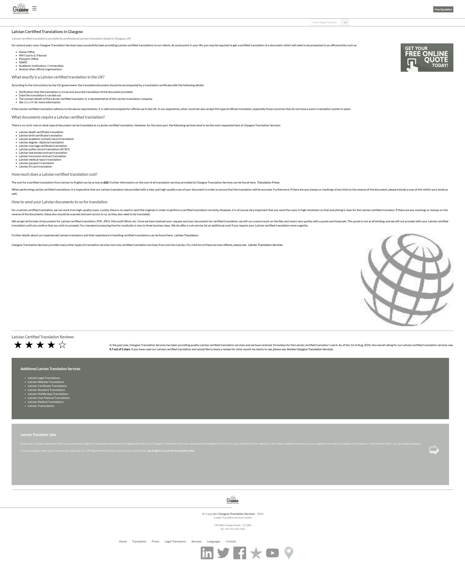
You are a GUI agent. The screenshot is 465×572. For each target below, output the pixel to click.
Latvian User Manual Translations (49, 397)
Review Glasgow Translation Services (310, 349)
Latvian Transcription (41, 405)
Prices (155, 541)
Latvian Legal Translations (44, 377)
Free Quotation (443, 9)
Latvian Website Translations (46, 381)
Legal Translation (175, 541)
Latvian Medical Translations (46, 401)
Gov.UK (29, 102)
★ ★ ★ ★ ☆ (40, 344)
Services (196, 541)
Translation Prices (268, 182)
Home (123, 541)
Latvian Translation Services (265, 244)
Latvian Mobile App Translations (48, 393)
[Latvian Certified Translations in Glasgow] (232, 506)
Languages (213, 541)
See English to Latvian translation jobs (170, 450)
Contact (231, 541)
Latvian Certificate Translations (47, 385)
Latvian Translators (186, 235)
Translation (139, 541)
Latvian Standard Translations (46, 389)
